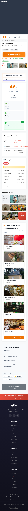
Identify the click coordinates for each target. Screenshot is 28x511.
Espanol (14, 478)
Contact (14, 454)
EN (15, 2)
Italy (14, 428)
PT (26, 2)
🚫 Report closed (7, 379)
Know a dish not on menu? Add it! (15, 79)
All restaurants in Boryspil (9, 364)
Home (3, 40)
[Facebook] (10, 415)
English (14, 476)
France (14, 431)
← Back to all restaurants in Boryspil (14, 387)
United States (14, 439)
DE (23, 2)
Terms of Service (14, 460)
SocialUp (24, 499)
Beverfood (4, 499)
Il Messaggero (13, 496)
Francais (14, 481)
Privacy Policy (14, 457)
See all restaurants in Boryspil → (14, 337)
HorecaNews (20, 496)
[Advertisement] (14, 18)
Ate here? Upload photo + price (15, 75)
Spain (14, 433)
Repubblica (6, 496)
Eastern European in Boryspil (10, 356)
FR (21, 2)
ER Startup (18, 499)
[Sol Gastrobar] (4, 65)
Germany (14, 436)
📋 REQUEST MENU (14, 54)
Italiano (14, 473)
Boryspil (6, 40)
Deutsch (14, 484)
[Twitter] (17, 415)
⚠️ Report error (18, 376)
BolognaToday (11, 499)
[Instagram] (14, 415)
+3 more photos (22, 216)
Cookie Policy (14, 463)
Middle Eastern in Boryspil (10, 354)
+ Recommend (5, 60)
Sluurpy (14, 442)
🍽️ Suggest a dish (8, 376)
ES (18, 2)
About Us (14, 452)
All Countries (14, 425)
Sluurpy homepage (8, 366)
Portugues (14, 487)
